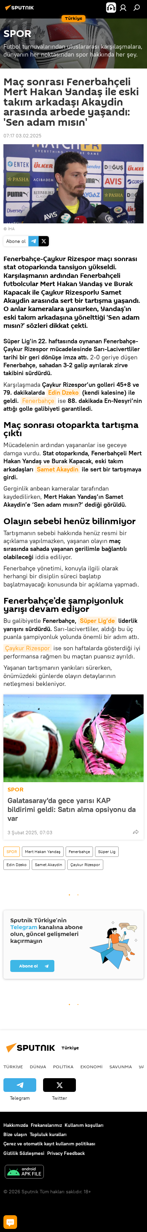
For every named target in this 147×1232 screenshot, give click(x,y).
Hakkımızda (15, 1125)
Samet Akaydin (57, 469)
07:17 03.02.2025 (22, 136)
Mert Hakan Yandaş (43, 851)
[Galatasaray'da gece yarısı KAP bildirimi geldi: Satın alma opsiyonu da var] (73, 738)
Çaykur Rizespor (27, 648)
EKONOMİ (91, 1066)
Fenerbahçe (38, 401)
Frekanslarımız (46, 1125)
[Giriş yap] (123, 7)
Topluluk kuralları (48, 1134)
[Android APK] (24, 1172)
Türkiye (13, 1066)
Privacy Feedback (66, 1153)
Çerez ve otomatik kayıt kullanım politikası (49, 1144)
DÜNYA (38, 1066)
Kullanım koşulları (84, 1125)
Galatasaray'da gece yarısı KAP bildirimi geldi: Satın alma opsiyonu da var (72, 809)
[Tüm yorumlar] (10, 1222)
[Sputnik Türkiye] (20, 10)
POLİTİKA (63, 1066)
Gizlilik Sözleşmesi (23, 1153)
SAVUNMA (120, 1066)
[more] (136, 832)
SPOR (16, 789)
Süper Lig (107, 851)
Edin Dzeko (63, 392)
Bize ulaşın (15, 1134)
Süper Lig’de (97, 621)
